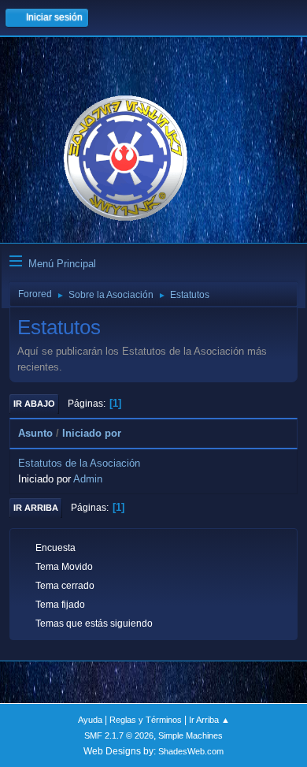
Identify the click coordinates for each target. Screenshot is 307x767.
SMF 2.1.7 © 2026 (119, 735)
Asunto (35, 433)
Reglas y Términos (145, 719)
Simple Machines (190, 735)
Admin (87, 479)
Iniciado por (91, 433)
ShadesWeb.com (191, 751)
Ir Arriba (35, 507)
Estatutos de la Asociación (79, 463)
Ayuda (90, 719)
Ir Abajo (34, 403)
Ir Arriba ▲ (209, 719)
